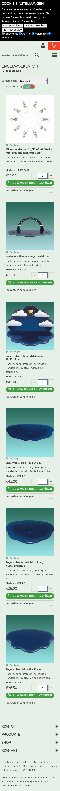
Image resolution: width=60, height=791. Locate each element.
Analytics (26, 34)
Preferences (41, 34)
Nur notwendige (12, 29)
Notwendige (11, 34)
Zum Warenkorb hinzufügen (32, 183)
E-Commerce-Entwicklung (17, 782)
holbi (41, 782)
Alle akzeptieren (12, 25)
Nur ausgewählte (36, 25)
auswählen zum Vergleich (21, 190)
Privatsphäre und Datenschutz (19, 21)
